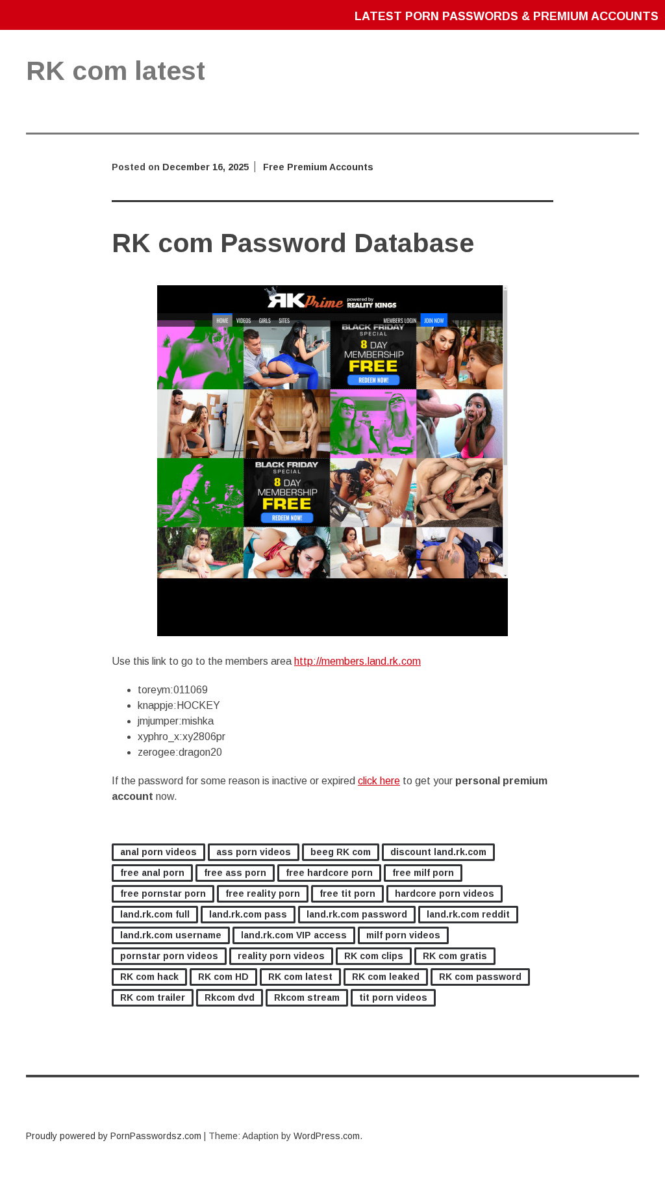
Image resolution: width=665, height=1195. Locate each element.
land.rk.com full (155, 914)
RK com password (480, 976)
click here (379, 780)
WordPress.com (327, 1136)
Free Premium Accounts (318, 167)
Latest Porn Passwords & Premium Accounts (507, 16)
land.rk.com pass (248, 914)
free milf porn (423, 872)
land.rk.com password (357, 914)
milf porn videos (403, 935)
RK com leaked (386, 976)
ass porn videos (253, 852)
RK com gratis (455, 956)
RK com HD (223, 976)
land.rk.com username (170, 935)
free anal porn (152, 872)
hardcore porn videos (444, 893)
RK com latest (300, 976)
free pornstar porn (163, 893)
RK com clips (373, 956)
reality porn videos (281, 956)
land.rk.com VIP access (294, 935)
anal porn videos (158, 852)
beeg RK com (340, 852)
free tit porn (347, 893)
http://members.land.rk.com (357, 661)
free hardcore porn (329, 872)
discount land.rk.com (438, 852)
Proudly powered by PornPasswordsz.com (113, 1136)
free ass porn (235, 872)
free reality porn (262, 893)
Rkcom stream (307, 997)
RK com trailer (152, 997)
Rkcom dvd (230, 997)
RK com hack (149, 976)
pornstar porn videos (169, 956)
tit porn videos (393, 997)
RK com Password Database (293, 243)
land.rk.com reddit (468, 914)
